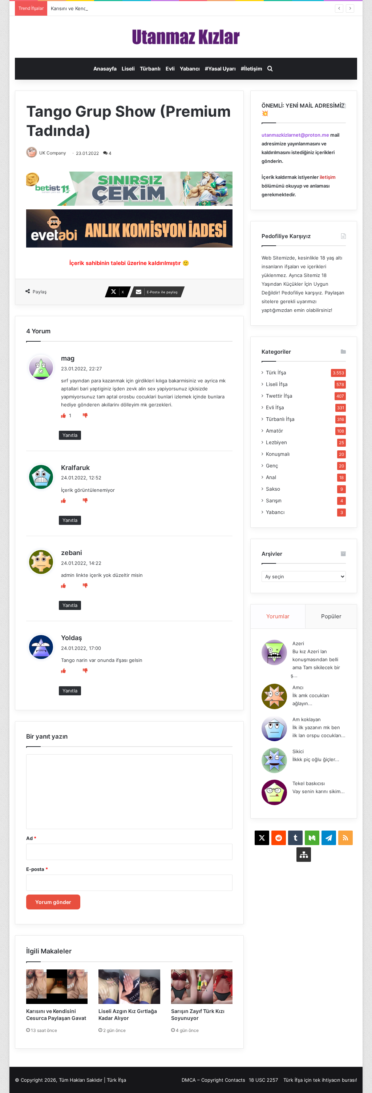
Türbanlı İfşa (280, 419)
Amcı (297, 687)
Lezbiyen (276, 442)
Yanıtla (69, 435)
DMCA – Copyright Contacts (213, 1080)
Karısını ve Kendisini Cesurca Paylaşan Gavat (101, 8)
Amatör (274, 431)
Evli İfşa (275, 407)
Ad (31, 838)
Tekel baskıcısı (308, 783)
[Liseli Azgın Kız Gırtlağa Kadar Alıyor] (129, 986)
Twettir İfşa (279, 396)
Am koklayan (306, 719)
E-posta (37, 869)
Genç (272, 466)
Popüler (331, 616)
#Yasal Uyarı (220, 68)
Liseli (128, 68)
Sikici (298, 751)
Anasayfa (105, 68)
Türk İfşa (276, 372)
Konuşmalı (278, 454)
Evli (170, 68)
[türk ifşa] (186, 37)
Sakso (273, 489)
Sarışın (274, 500)
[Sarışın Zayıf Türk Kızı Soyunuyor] (202, 986)
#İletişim (251, 68)
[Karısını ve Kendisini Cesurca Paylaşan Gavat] (57, 986)
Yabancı (190, 68)
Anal (271, 477)
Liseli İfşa (277, 384)
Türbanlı (150, 68)
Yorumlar (278, 616)
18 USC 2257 (263, 1080)
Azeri (298, 643)
